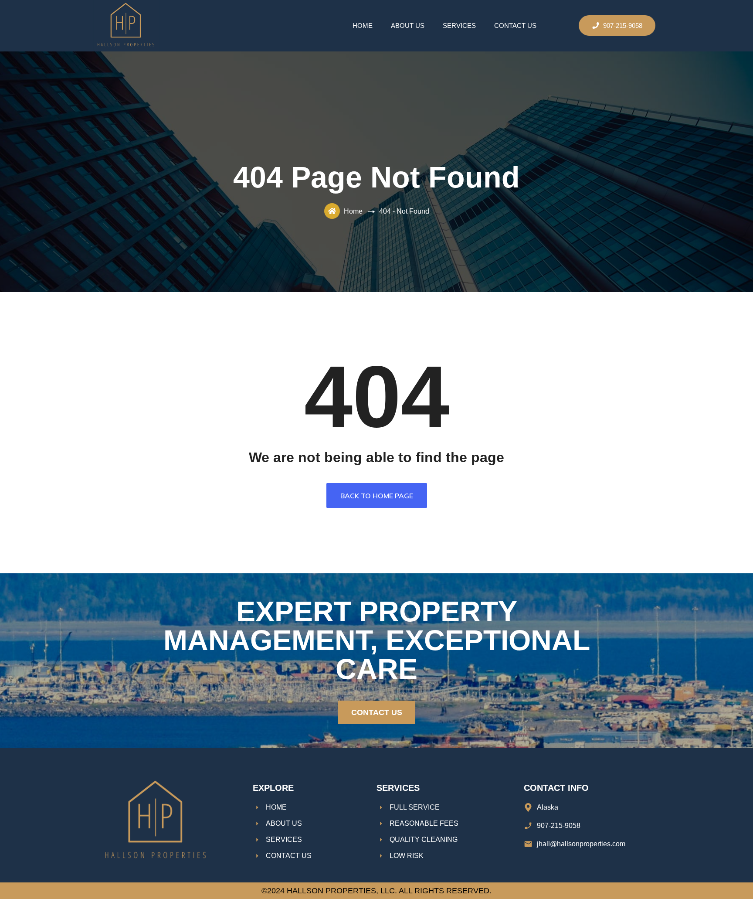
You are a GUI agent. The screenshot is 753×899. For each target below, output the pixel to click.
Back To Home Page (376, 495)
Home (363, 25)
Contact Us (515, 25)
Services (459, 25)
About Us (407, 25)
